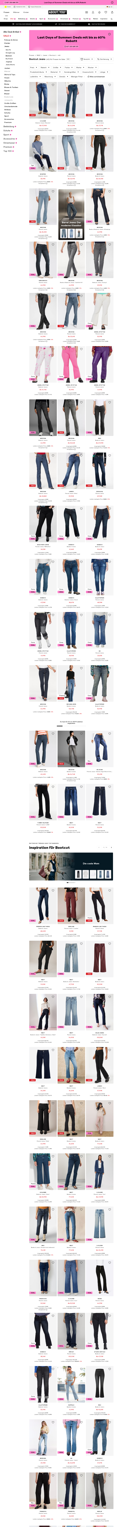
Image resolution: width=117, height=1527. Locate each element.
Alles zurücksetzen (97, 77)
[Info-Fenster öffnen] (112, 2)
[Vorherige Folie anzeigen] (99, 847)
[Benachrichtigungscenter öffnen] (99, 12)
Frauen (6, 12)
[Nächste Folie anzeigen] (111, 847)
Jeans (45, 55)
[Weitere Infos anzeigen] (43, 132)
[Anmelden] (93, 12)
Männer (16, 12)
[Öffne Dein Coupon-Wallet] (86, 12)
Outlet (9, 6)
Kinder (26, 12)
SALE (39, 55)
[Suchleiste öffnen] (111, 19)
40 (59, 55)
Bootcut (53, 55)
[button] (86, 59)
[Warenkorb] (112, 12)
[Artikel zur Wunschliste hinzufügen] (53, 85)
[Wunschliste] (105, 12)
